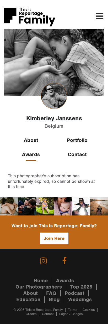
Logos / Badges (71, 314)
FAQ (51, 293)
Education (28, 299)
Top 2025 (81, 287)
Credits (31, 314)
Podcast (74, 293)
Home (41, 280)
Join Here (54, 238)
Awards (31, 154)
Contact (77, 154)
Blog (54, 299)
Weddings (80, 299)
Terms (72, 310)
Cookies (89, 310)
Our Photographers (38, 287)
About (31, 140)
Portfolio (77, 140)
